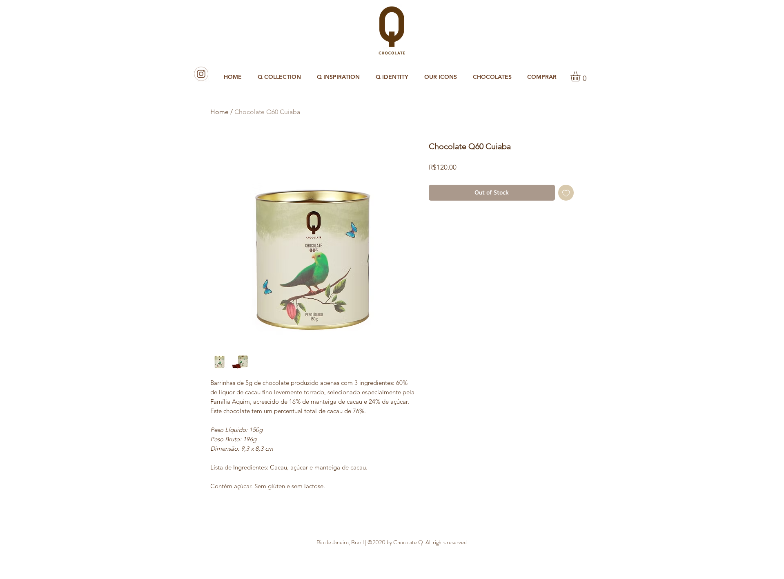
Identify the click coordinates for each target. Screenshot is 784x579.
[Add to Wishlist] (566, 193)
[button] (494, 77)
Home (219, 112)
